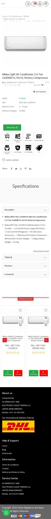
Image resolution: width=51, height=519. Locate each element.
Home (4, 16)
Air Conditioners (15, 16)
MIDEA (26, 16)
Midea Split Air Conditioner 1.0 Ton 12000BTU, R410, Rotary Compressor (13, 339)
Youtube (18, 374)
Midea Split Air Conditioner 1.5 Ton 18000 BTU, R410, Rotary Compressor (38, 339)
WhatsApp (11, 127)
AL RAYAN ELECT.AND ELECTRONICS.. (20, 82)
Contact (5, 468)
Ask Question (41, 91)
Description (9, 210)
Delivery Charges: (9, 110)
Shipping (8, 257)
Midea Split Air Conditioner (14, 19)
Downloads (7, 453)
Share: (5, 168)
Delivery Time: (8, 106)
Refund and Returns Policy (13, 472)
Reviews (8, 266)
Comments (9, 274)
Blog (4, 449)
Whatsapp (8, 374)
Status (4, 98)
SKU (4, 102)
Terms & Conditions (10, 465)
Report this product (41, 251)
